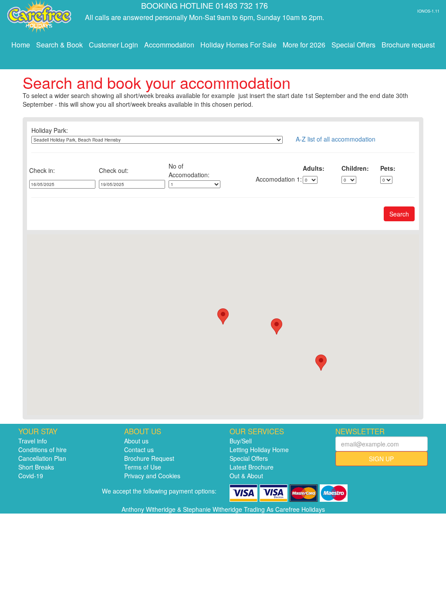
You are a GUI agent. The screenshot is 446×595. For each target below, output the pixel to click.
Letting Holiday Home (259, 449)
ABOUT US (142, 431)
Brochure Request (149, 458)
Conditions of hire (42, 449)
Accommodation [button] (169, 45)
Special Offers (353, 45)
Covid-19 (30, 475)
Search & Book (59, 45)
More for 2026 (304, 45)
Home (20, 45)
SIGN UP (381, 458)
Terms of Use (142, 467)
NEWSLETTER (360, 431)
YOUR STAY (37, 431)
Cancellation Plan (42, 458)
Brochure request (408, 45)
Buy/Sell (241, 440)
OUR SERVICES (257, 431)
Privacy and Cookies (152, 475)
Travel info (32, 440)
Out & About (246, 475)
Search (399, 214)
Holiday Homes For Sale (238, 45)
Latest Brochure (252, 467)
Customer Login (113, 45)
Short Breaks (36, 467)
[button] (276, 326)
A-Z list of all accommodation (335, 139)
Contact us (139, 449)
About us (136, 440)
